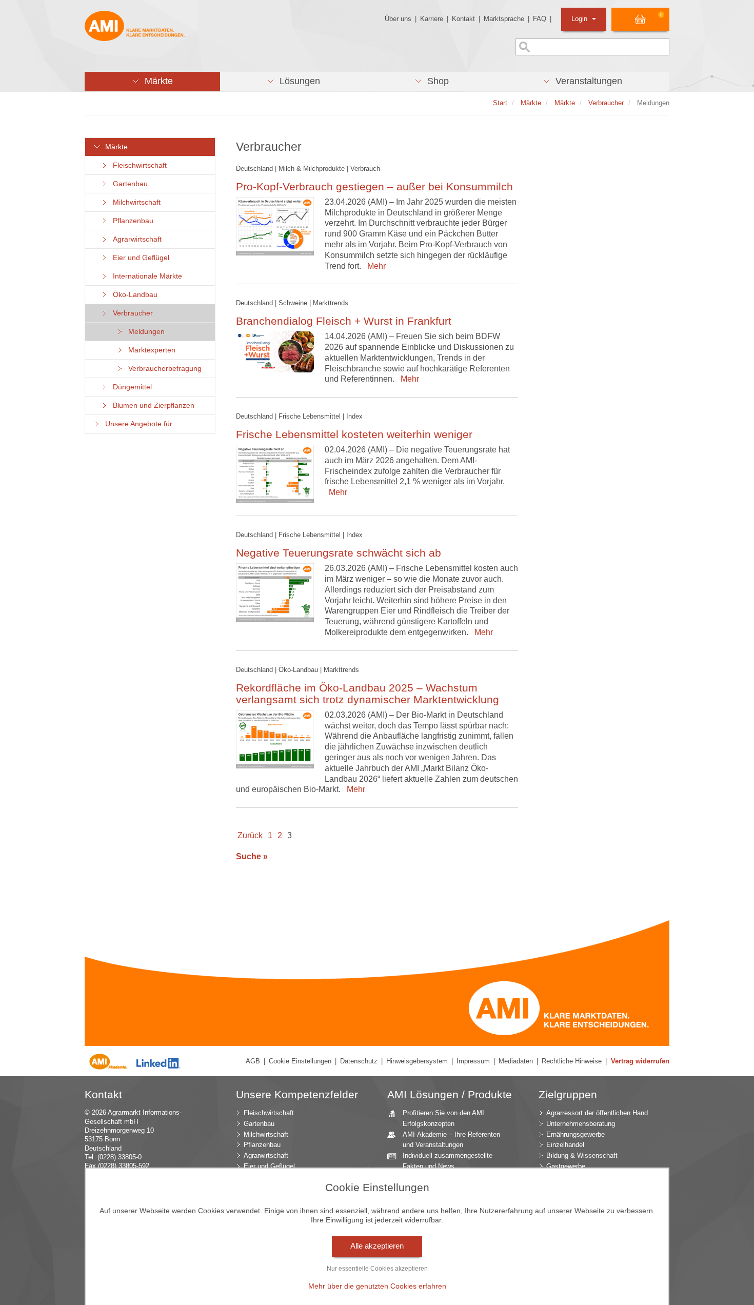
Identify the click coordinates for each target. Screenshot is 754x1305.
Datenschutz (359, 1061)
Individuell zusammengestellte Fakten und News (447, 1161)
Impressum (473, 1061)
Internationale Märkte (145, 276)
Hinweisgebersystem (417, 1061)
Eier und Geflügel (139, 258)
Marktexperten (149, 350)
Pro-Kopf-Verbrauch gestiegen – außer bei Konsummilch (374, 186)
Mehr (374, 266)
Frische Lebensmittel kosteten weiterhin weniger (354, 434)
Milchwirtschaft (135, 202)
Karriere (431, 19)
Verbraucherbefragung (163, 368)
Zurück (250, 835)
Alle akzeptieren (377, 1246)
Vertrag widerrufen (640, 1061)
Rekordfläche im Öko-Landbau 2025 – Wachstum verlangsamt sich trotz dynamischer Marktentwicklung (367, 693)
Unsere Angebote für (136, 424)
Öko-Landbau (133, 295)
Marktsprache (504, 19)
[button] (152, 81)
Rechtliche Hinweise (572, 1061)
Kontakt (463, 19)
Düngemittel (130, 387)
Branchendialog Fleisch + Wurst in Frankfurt (343, 321)
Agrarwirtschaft (135, 239)
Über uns (398, 19)
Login (580, 19)
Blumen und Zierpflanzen (151, 405)
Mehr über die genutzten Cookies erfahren (377, 1286)
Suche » (252, 856)
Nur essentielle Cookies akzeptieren (377, 1268)
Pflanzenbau (131, 221)
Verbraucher (131, 313)
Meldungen (144, 331)
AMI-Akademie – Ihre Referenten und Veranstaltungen (451, 1140)
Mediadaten (516, 1061)
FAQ (539, 19)
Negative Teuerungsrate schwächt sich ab (338, 553)
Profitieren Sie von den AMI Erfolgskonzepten (443, 1118)
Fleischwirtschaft (138, 165)
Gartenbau (128, 184)
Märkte (114, 147)
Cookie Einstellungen (300, 1061)
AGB (253, 1061)
